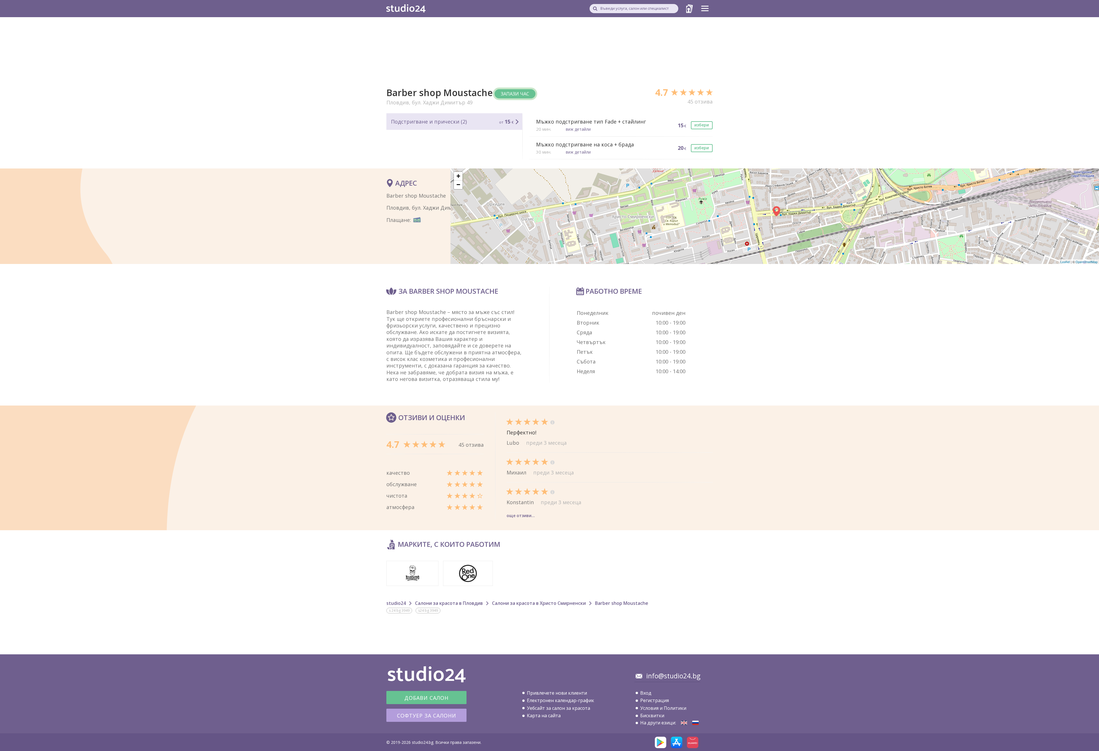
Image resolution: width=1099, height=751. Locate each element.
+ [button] (458, 176)
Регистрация (654, 700)
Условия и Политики (663, 708)
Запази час (515, 94)
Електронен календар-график (560, 700)
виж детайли (578, 129)
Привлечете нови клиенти (557, 693)
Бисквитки (652, 715)
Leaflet (1065, 261)
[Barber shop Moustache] (684, 723)
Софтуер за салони (426, 715)
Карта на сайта (544, 715)
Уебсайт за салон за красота (558, 708)
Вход (645, 693)
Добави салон (426, 697)
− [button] (458, 184)
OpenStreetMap (1087, 261)
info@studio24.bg (673, 675)
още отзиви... (521, 515)
